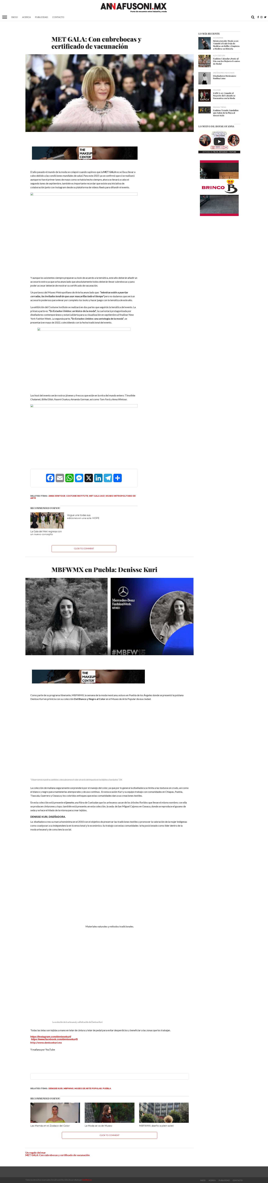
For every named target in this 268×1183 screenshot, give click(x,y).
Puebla (107, 1087)
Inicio (14, 17)
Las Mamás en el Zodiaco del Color (50, 1124)
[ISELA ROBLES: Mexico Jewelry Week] (219, 141)
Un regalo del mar (35, 1151)
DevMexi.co (87, 1179)
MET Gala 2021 (97, 496)
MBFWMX (69, 1087)
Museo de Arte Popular (88, 1087)
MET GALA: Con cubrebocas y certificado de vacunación (57, 1154)
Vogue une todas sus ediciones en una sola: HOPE (83, 517)
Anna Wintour (57, 496)
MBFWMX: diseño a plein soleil (156, 1124)
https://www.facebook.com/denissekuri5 (54, 1038)
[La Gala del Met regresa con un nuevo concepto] (47, 527)
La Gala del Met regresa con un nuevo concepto (46, 533)
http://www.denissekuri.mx (46, 1041)
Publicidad (41, 17)
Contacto (58, 17)
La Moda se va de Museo (98, 1124)
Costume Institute (77, 496)
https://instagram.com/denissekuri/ (50, 1035)
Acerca (26, 17)
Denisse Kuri (56, 1087)
